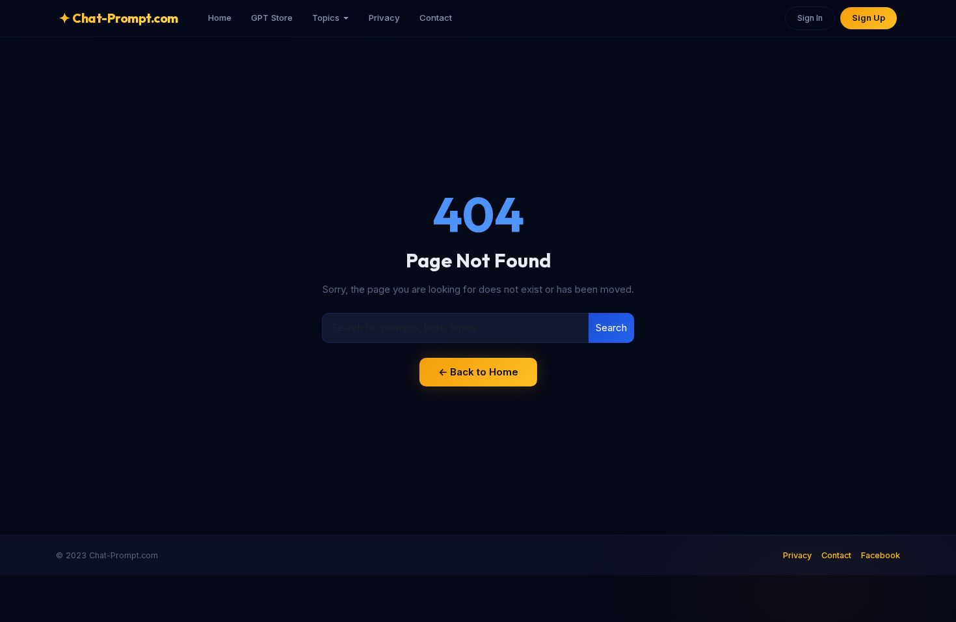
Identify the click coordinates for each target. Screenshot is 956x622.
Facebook (880, 555)
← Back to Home (478, 372)
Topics (325, 17)
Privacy (384, 17)
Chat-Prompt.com (118, 18)
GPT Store (272, 17)
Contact (435, 17)
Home (220, 17)
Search (611, 327)
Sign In (810, 18)
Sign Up (868, 18)
